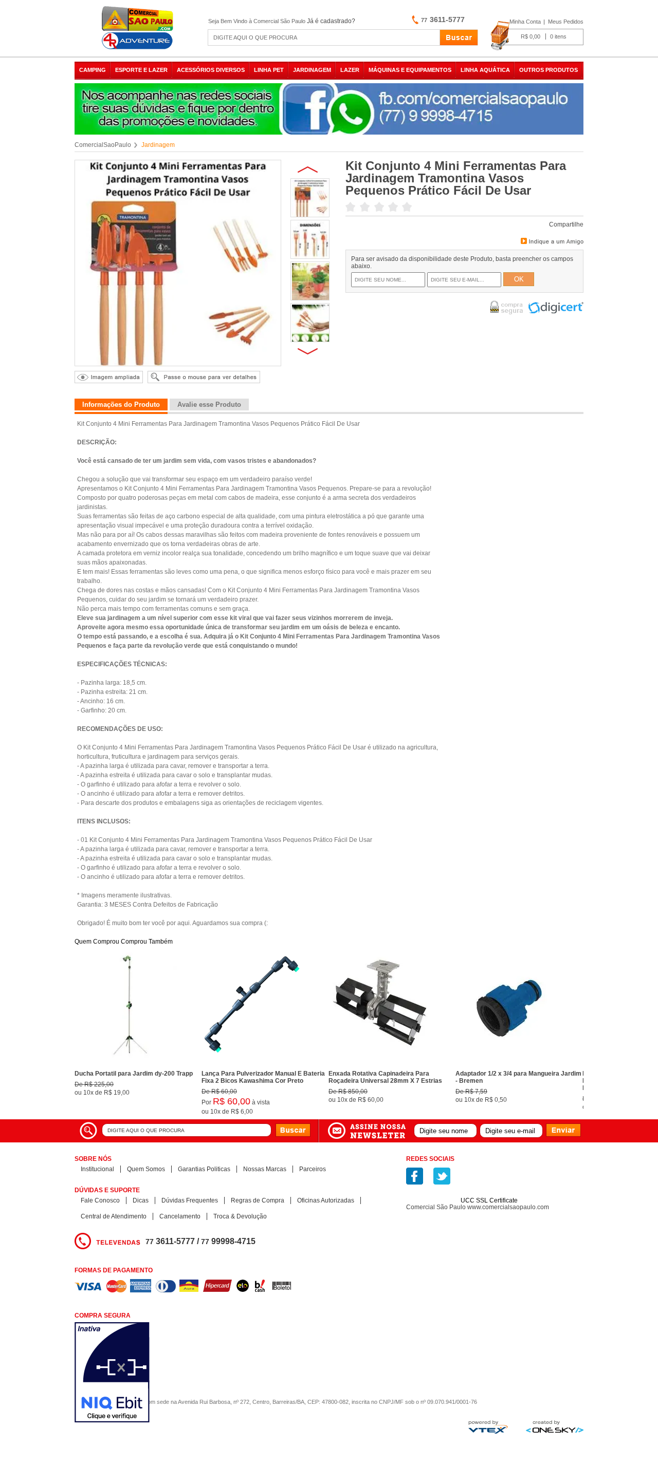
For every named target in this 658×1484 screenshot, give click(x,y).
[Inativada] (167, 1373)
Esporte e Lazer (141, 70)
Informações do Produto (121, 404)
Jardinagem (312, 70)
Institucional (97, 1169)
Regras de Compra (257, 1200)
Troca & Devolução (240, 1216)
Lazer (349, 70)
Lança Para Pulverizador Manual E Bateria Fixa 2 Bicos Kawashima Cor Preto (263, 1077)
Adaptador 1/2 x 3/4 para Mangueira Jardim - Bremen (518, 1077)
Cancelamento (179, 1216)
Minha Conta (525, 21)
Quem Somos (146, 1169)
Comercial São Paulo (139, 28)
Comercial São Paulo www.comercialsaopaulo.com (477, 1207)
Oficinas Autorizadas (325, 1200)
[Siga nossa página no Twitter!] (441, 1176)
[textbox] (324, 37)
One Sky (554, 1426)
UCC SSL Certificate (489, 1200)
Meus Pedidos (565, 21)
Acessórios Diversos (211, 70)
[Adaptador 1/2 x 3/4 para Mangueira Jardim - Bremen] (506, 1063)
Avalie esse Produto (209, 404)
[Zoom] (310, 214)
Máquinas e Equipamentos (410, 70)
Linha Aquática (485, 70)
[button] (489, 1182)
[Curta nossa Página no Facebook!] (414, 1176)
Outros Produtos (548, 70)
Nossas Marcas (264, 1169)
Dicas (141, 1200)
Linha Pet (269, 70)
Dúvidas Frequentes (189, 1200)
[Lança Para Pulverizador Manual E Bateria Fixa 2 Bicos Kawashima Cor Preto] (253, 1063)
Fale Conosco (100, 1200)
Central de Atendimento (114, 1216)
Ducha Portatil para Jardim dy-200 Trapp (134, 1073)
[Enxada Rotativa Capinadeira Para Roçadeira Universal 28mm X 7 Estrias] (379, 1063)
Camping (92, 70)
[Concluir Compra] (536, 36)
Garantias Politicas (204, 1169)
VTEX (488, 1427)
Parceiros (312, 1169)
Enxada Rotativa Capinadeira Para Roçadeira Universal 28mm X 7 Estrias (385, 1077)
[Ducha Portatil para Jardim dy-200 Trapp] (126, 1063)
